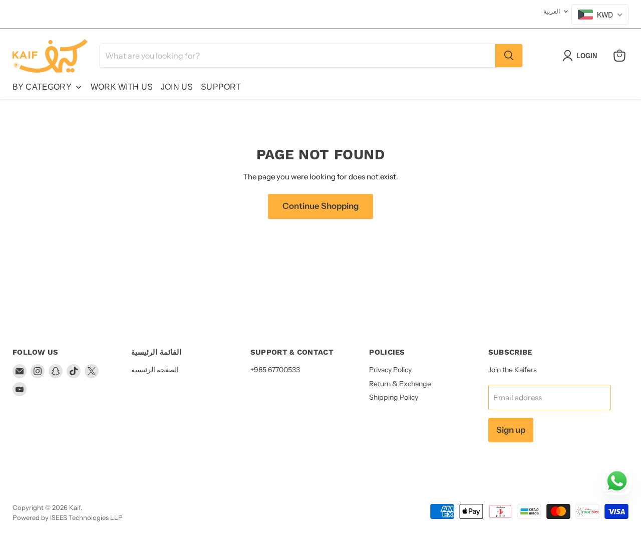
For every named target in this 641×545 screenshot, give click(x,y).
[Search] (508, 55)
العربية (551, 11)
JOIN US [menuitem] (177, 87)
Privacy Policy (390, 369)
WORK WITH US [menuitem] (122, 87)
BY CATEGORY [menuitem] (42, 87)
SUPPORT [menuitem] (221, 87)
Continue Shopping (320, 206)
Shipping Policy (393, 397)
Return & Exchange (400, 383)
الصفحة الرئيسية (155, 369)
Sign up (510, 430)
